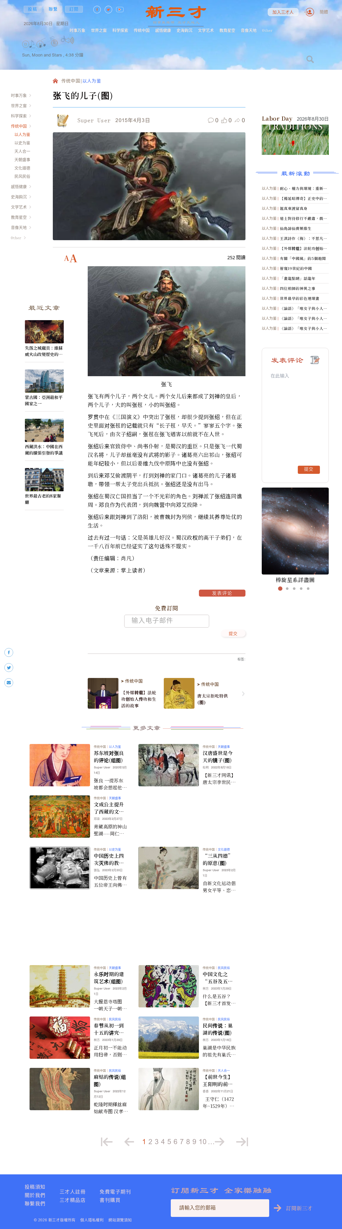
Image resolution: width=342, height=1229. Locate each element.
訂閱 (74, 9)
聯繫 (53, 9)
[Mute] (69, 40)
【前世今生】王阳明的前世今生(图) (218, 1080)
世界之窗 (99, 30)
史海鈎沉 (184, 30)
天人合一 (22, 151)
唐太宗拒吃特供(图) (212, 699)
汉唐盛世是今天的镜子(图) (218, 756)
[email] (8, 683)
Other (267, 30)
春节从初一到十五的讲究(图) (109, 1029)
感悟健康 (163, 30)
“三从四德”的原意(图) (218, 859)
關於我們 (35, 1195)
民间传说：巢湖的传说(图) (218, 1029)
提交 (233, 634)
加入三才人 (283, 12)
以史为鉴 (22, 143)
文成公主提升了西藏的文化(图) (109, 808)
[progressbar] (81, 40)
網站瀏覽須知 (120, 1220)
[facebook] (8, 652)
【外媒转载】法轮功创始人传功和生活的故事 (138, 698)
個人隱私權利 (92, 1220)
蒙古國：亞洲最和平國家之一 (44, 400)
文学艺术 (206, 30)
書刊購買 (110, 1200)
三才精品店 (73, 1200)
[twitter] (8, 667)
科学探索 (120, 30)
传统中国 (142, 30)
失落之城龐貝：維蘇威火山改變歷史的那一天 (44, 351)
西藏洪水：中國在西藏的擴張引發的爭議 (44, 449)
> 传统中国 (132, 681)
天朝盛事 (22, 160)
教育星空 (227, 30)
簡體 (324, 12)
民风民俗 (22, 176)
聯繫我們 (35, 1203)
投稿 (32, 9)
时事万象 (77, 30)
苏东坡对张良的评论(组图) (109, 756)
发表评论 (222, 594)
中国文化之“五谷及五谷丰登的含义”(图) (218, 977)
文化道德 (22, 168)
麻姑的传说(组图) (110, 1080)
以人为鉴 (22, 134)
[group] (54, 48)
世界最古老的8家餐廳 (43, 499)
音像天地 (249, 30)
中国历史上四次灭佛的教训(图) (109, 859)
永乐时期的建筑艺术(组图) (109, 977)
